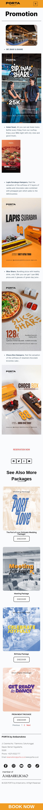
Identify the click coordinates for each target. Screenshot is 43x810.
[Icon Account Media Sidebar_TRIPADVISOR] (29, 766)
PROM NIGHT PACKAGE (21, 714)
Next (29, 725)
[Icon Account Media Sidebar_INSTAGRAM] (14, 766)
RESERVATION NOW (21, 449)
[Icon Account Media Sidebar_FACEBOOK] (6, 766)
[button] (13, 461)
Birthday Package (21, 654)
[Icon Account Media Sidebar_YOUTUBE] (21, 766)
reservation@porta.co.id (16, 757)
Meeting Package (21, 593)
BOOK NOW (21, 806)
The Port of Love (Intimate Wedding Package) (22, 533)
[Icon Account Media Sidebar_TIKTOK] (37, 766)
